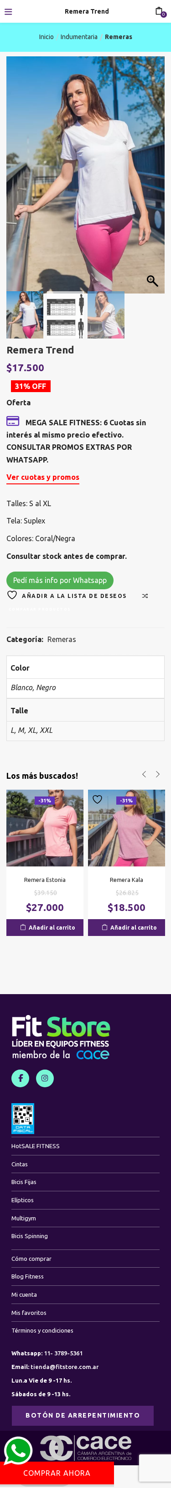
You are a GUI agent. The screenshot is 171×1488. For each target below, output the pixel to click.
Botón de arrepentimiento (83, 1415)
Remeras (118, 36)
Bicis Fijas (23, 1182)
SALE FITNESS (35, 1146)
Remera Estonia (45, 879)
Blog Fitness (27, 1276)
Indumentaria (79, 36)
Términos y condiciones (42, 1330)
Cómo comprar (31, 1258)
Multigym (23, 1218)
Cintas (19, 1164)
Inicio (46, 36)
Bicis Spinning (29, 1236)
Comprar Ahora (57, 1473)
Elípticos (22, 1200)
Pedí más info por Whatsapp (60, 580)
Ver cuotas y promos (42, 477)
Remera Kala (126, 879)
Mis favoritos (29, 1312)
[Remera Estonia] (44, 827)
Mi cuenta (24, 1294)
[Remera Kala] (126, 827)
